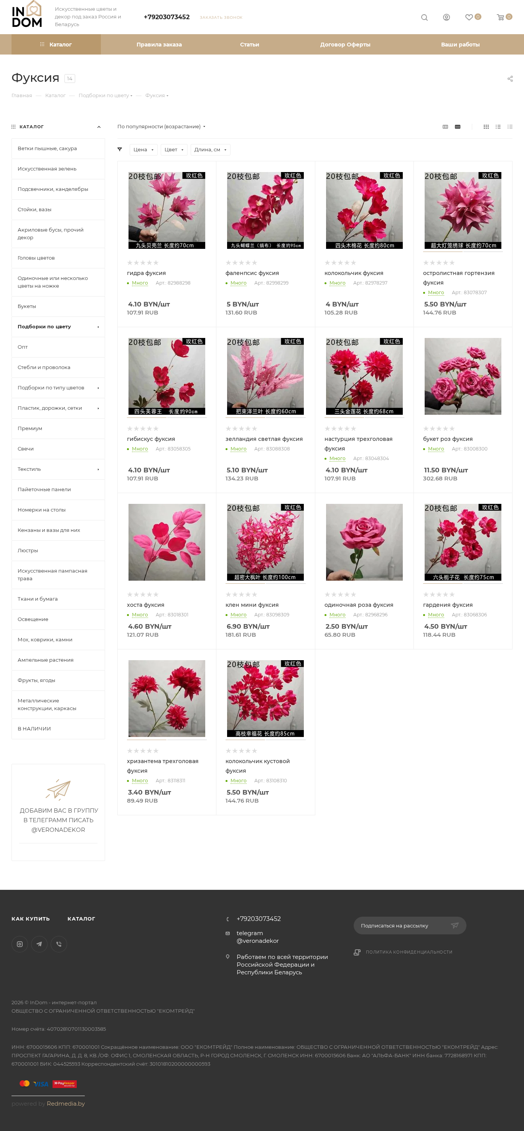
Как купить (31, 919)
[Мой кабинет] (446, 18)
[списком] (498, 126)
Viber (59, 944)
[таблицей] (510, 126)
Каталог (82, 919)
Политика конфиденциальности (409, 952)
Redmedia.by (66, 1103)
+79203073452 (166, 17)
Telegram (39, 944)
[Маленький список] (445, 126)
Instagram (20, 944)
